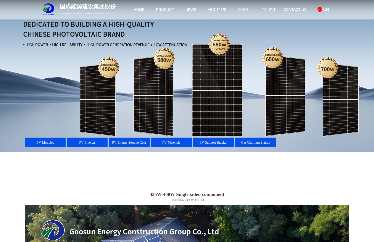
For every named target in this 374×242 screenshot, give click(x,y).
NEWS (190, 10)
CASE (243, 10)
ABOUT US (217, 10)
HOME (139, 10)
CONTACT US (294, 10)
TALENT (269, 10)
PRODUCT (165, 10)
